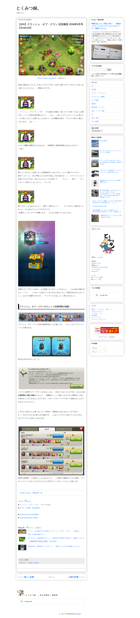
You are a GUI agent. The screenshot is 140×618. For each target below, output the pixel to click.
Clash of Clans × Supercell (46, 78)
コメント (97, 352)
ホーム (51, 576)
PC (92, 86)
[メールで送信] (20, 560)
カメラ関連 (95, 100)
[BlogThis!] (22, 560)
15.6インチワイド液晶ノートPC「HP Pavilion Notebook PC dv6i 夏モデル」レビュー (107, 201)
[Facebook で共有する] (26, 560)
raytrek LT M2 (95, 263)
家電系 (93, 104)
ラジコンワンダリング (98, 319)
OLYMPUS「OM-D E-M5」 (100, 267)
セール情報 (95, 121)
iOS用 (28, 508)
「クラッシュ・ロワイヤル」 (28, 112)
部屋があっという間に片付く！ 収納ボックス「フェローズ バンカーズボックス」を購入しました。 (106, 26)
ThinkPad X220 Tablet (100, 206)
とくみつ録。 (28, 8)
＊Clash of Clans (32, 563)
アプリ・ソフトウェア (98, 93)
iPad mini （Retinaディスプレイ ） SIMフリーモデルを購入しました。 (54, 546)
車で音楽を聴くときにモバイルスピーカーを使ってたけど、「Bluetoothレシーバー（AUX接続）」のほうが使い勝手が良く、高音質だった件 (110, 194)
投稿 (95, 348)
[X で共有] (24, 560)
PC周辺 (93, 89)
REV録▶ (94, 315)
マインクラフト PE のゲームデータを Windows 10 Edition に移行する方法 (111, 162)
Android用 (35, 508)
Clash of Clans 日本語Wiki (29, 514)
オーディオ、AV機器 (98, 97)
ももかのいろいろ (97, 311)
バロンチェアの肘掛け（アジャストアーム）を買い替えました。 (110, 171)
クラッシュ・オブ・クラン (29, 504)
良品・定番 (95, 118)
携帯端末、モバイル (97, 107)
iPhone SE (94, 271)
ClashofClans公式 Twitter (28, 517)
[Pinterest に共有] (28, 560)
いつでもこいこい (97, 313)
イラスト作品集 (98, 277)
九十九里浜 (103, 141)
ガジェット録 (96, 279)
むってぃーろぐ (96, 317)
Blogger (78, 614)
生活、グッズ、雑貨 (97, 111)
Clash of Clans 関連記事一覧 (31, 493)
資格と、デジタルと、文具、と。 (102, 309)
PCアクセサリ (103, 337)
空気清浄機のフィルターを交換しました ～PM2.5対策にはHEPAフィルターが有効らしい (107, 211)
